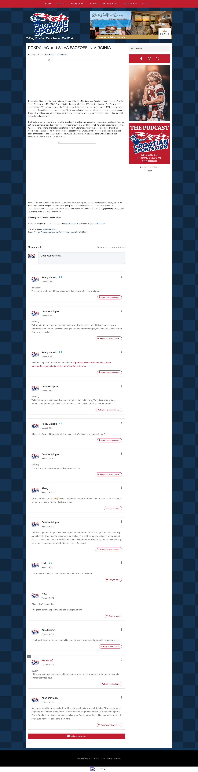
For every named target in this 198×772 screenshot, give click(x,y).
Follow (149, 171)
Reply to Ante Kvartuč (111, 647)
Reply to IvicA (114, 616)
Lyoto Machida (53, 232)
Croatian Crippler (98, 223)
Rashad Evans (64, 232)
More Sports (51, 229)
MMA (45, 229)
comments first (117, 247)
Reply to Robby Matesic (110, 297)
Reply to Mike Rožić (111, 684)
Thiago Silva (74, 232)
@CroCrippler (70, 223)
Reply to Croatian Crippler (109, 338)
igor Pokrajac (42, 232)
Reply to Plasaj (113, 508)
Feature (39, 229)
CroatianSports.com (98, 758)
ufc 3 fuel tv (83, 232)
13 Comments (61, 54)
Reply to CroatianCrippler (109, 410)
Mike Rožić (47, 660)
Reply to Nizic (114, 580)
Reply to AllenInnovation (110, 725)
